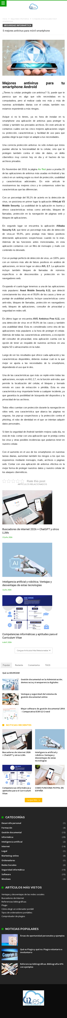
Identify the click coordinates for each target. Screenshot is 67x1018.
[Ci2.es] (33, 3)
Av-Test (42, 169)
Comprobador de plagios (13, 916)
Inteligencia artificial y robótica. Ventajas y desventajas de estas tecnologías (27, 583)
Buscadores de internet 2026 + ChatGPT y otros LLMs (30, 531)
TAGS (47, 665)
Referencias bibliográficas (14, 901)
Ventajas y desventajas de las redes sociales (23, 894)
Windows (6, 879)
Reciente (19, 665)
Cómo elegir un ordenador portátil (18, 909)
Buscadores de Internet (13, 898)
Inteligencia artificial (12, 841)
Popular (6, 665)
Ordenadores (8, 860)
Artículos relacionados (32, 484)
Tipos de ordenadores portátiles (17, 912)
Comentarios (34, 665)
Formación (7, 827)
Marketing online (10, 855)
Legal (4, 851)
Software (6, 874)
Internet (6, 846)
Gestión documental (12, 832)
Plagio (4, 905)
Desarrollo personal (11, 823)
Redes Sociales (9, 865)
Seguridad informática (20, 19)
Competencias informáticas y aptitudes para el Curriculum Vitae (29, 636)
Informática (7, 837)
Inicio (5, 19)
